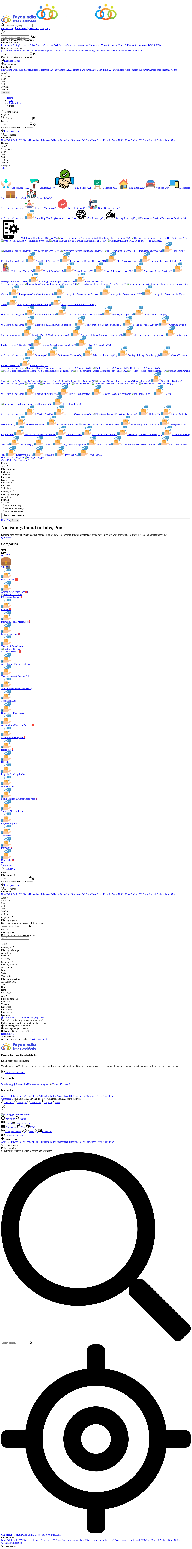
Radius (4, 143)
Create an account (38, 1039)
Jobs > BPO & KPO (151, 45)
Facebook (20, 1084)
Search (5, 92)
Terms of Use (32, 1096)
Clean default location (11, 1543)
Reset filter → (7, 1033)
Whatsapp (8, 1084)
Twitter (56, 1084)
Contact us (6, 1099)
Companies (11, 1127)
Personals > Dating (10, 45)
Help (31, 1131)
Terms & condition (105, 1096)
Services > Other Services (31, 45)
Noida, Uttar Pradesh (133, 69)
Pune (24, 1017)
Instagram (44, 1084)
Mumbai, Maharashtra (163, 69)
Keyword (5, 114)
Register (40, 28)
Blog (23, 1127)
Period (4, 463)
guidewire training (76, 50)
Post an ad (10, 1119)
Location (5, 121)
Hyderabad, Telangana (44, 69)
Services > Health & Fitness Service (124, 45)
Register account (24, 1123)
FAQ (32, 1127)
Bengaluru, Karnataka (75, 69)
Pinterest (32, 1084)
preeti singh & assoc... (57, 50)
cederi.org (90, 50)
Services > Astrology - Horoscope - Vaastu (87, 45)
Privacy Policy (18, 1096)
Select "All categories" (18, 460)
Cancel (4, 460)
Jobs (3, 168)
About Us (5, 1096)
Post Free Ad (7, 28)
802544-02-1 (136, 50)
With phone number (14, 511)
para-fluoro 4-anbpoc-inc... (14, 50)
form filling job (102, 50)
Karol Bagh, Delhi (104, 69)
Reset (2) (5, 520)
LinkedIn (66, 1084)
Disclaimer (91, 1096)
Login (47, 28)
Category (5, 165)
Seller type (6, 488)
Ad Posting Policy (47, 1096)
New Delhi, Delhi (15, 69)
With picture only (13, 505)
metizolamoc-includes (37, 50)
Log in (8, 1123)
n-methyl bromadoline (119, 50)
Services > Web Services (55, 45)
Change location (13, 1131)
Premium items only (14, 508)
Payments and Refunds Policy (71, 1096)
